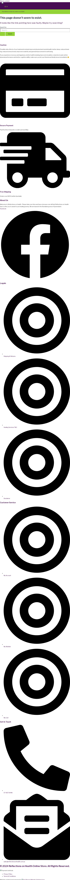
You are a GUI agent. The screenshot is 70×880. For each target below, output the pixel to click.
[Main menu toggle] (6, 6)
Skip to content (4, 1)
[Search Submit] (2, 34)
